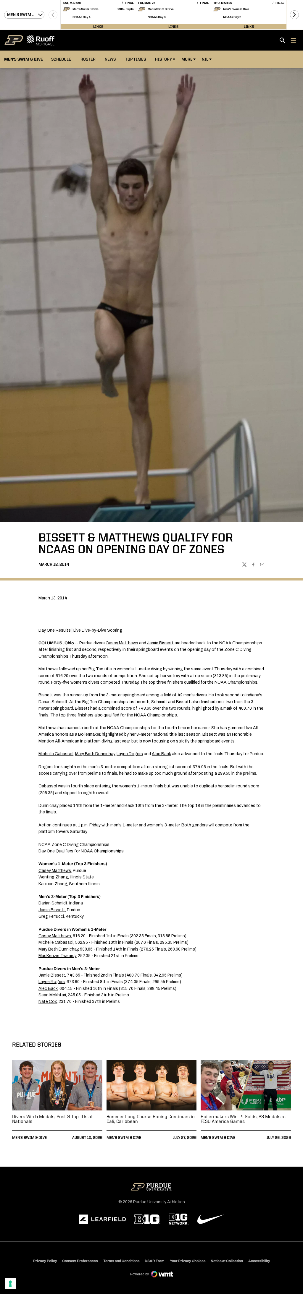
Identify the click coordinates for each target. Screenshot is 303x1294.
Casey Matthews (122, 643)
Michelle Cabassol (55, 754)
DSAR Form (155, 1261)
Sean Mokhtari (52, 995)
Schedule (61, 59)
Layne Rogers (130, 754)
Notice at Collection (227, 1261)
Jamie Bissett (160, 643)
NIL (205, 59)
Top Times (135, 59)
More (187, 59)
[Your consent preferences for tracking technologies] (10, 1283)
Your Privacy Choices (188, 1261)
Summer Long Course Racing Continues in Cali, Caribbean (151, 1119)
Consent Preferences (80, 1261)
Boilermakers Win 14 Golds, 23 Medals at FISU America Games (243, 1119)
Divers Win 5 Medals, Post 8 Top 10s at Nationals (52, 1119)
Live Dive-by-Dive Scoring (97, 630)
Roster (88, 59)
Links (98, 26)
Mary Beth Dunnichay (95, 754)
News (110, 59)
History (163, 59)
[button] (294, 14)
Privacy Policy (45, 1261)
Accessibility (259, 1261)
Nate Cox (47, 1001)
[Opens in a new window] (102, 1219)
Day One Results (54, 630)
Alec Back (161, 754)
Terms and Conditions (121, 1261)
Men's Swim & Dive (29, 1138)
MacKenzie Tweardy (57, 956)
